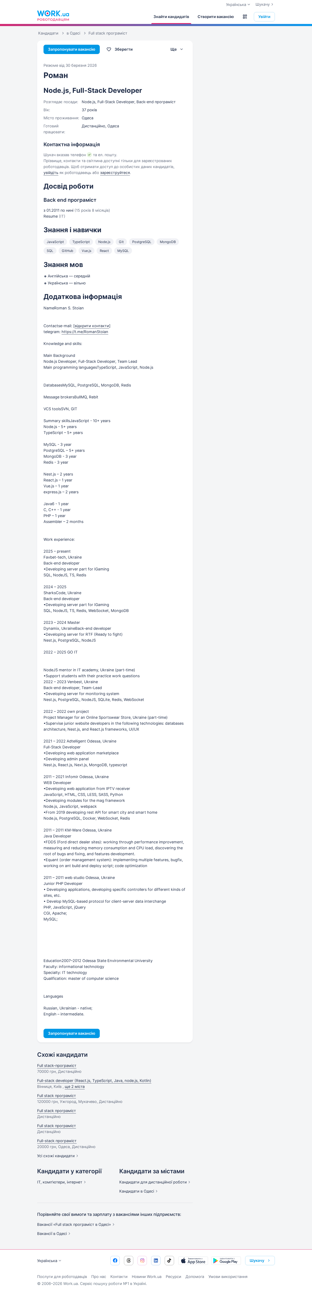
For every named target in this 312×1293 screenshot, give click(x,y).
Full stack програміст (56, 1095)
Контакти (119, 1276)
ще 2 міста (75, 1086)
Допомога (195, 1276)
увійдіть (51, 172)
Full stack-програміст (56, 1065)
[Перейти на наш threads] (128, 1260)
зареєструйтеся (115, 172)
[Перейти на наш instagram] (142, 1260)
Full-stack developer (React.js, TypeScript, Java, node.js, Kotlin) (94, 1080)
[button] (245, 17)
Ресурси (173, 1276)
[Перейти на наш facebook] (115, 1260)
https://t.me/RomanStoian (85, 332)
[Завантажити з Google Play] (226, 1260)
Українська (47, 1260)
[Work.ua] (53, 15)
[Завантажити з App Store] (193, 1260)
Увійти (264, 16)
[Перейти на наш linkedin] (155, 1260)
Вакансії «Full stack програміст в (74, 1224)
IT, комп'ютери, (59, 1182)
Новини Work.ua (147, 1276)
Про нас (98, 1276)
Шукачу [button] (257, 1260)
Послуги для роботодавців (62, 1276)
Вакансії (52, 1233)
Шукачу (263, 4)
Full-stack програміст (57, 1141)
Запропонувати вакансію (71, 49)
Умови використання (227, 1276)
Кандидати (153, 1182)
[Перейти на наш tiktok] (169, 1260)
